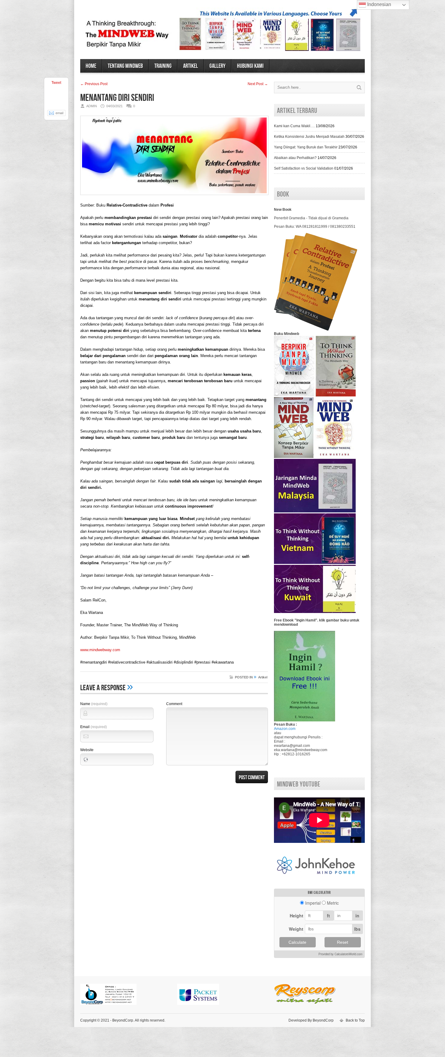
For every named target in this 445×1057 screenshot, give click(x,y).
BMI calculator (319, 892)
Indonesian (378, 4)
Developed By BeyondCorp (311, 1020)
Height (296, 916)
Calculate (297, 942)
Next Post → (258, 84)
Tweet (56, 83)
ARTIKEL (190, 66)
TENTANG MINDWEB (125, 66)
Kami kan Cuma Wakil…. (294, 126)
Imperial (313, 903)
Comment (174, 704)
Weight (296, 929)
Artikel (262, 677)
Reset (342, 942)
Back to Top (355, 1020)
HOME (91, 66)
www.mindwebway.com (100, 650)
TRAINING (163, 66)
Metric (333, 903)
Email (93, 727)
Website (87, 750)
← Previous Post (93, 84)
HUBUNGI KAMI (250, 66)
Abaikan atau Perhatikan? (295, 158)
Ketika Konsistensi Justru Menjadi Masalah (309, 136)
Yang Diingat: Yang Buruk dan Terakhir (306, 147)
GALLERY (217, 66)
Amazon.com (284, 729)
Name (93, 704)
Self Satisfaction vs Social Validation (303, 168)
